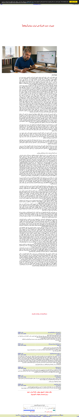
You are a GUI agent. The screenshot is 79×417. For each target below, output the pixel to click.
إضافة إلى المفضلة (43, 415)
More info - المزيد (30, 2)
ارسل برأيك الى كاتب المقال (54, 415)
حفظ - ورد (21, 415)
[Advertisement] (39, 13)
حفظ (62, 415)
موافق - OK (73, 1)
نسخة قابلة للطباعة (47, 416)
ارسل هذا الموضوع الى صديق (30, 415)
